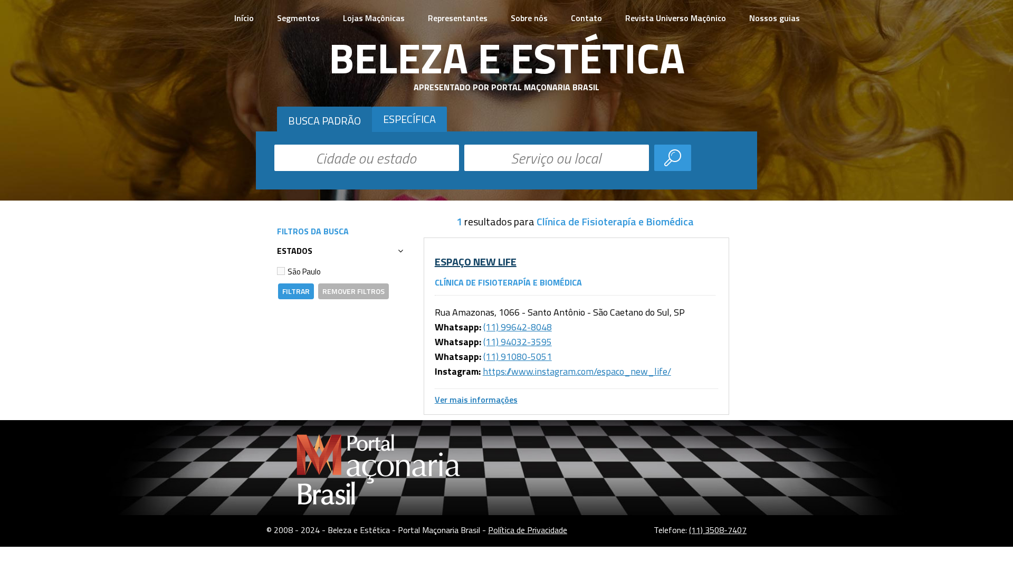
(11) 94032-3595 (517, 342)
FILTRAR (296, 291)
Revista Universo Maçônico (675, 18)
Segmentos (298, 18)
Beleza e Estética (507, 57)
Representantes (458, 18)
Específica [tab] (409, 119)
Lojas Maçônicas (374, 18)
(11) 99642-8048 (517, 327)
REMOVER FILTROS (353, 291)
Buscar (672, 158)
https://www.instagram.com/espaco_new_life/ (577, 371)
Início (244, 18)
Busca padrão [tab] (324, 120)
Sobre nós (529, 18)
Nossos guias (774, 18)
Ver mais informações (476, 399)
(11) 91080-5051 (517, 356)
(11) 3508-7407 (718, 530)
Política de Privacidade (527, 530)
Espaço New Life (476, 261)
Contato (586, 18)
